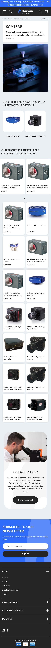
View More (10, 38)
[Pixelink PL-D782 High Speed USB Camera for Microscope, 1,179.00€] (13, 280)
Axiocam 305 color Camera (37, 226)
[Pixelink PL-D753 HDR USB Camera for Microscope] (12, 171)
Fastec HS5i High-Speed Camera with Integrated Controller (12, 388)
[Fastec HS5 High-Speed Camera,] (37, 344)
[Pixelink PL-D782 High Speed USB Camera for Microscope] (38, 171)
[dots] (24, 198)
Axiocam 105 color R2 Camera (11, 260)
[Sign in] (40, 11)
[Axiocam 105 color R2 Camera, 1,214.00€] (13, 247)
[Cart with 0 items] (46, 11)
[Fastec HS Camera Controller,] (13, 344)
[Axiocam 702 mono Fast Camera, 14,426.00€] (37, 280)
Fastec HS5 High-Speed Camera (35, 358)
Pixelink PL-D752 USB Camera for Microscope (12, 227)
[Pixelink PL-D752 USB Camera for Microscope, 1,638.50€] (13, 213)
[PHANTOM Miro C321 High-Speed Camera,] (37, 404)
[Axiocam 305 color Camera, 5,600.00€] (37, 213)
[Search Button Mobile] (11, 11)
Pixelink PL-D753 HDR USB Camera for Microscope (10, 186)
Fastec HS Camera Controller (10, 358)
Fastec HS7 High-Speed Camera (35, 388)
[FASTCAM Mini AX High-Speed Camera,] (13, 314)
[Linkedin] (3, 630)
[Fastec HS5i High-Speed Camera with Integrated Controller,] (13, 374)
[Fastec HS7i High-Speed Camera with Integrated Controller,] (13, 404)
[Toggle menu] (5, 11)
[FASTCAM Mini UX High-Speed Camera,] (37, 314)
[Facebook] (8, 630)
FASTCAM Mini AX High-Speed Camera (13, 328)
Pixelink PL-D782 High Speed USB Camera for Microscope (37, 186)
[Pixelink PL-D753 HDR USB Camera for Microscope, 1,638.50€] (37, 247)
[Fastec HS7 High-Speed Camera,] (37, 374)
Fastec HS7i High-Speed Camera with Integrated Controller (12, 418)
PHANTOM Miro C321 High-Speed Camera (35, 418)
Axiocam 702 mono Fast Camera (35, 294)
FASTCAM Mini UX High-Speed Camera (36, 328)
